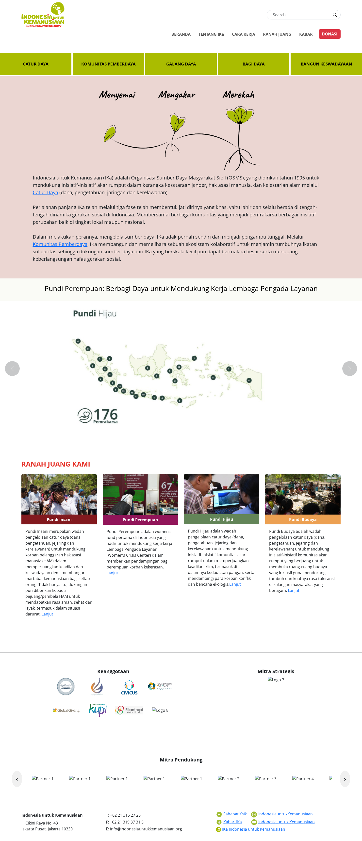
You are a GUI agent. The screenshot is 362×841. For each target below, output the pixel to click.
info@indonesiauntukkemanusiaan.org (146, 829)
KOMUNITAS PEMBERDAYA (108, 64)
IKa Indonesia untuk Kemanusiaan (253, 829)
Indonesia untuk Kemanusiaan (286, 822)
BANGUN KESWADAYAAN (326, 64)
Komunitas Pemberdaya (60, 244)
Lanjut (47, 614)
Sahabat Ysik (235, 814)
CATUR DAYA (36, 64)
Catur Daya (45, 192)
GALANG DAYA (181, 64)
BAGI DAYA (254, 64)
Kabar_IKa (232, 822)
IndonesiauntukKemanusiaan (285, 814)
